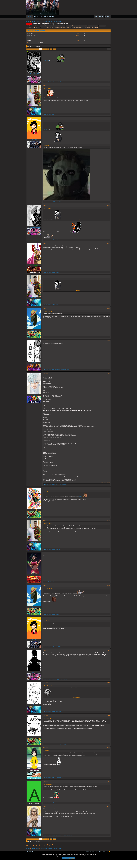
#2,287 (108, 308)
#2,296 (108, 682)
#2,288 (108, 340)
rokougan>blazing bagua (46, 27)
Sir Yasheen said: (47, 784)
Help (107, 851)
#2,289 (108, 373)
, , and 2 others (57, 369)
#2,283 (108, 118)
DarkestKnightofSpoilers (34, 227)
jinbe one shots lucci (75, 25)
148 (51, 49)
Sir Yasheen (34, 737)
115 (41, 49)
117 (46, 49)
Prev (28, 49)
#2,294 (108, 618)
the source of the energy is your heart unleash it (81, 27)
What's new (43, 16)
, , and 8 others (56, 484)
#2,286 (108, 276)
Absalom (29, 25)
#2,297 (108, 715)
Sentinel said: (47, 718)
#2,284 (108, 205)
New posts (28, 18)
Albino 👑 (34, 510)
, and (57, 201)
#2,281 (108, 51)
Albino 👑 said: (47, 685)
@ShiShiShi (46, 61)
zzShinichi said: (47, 311)
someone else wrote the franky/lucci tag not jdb (61, 27)
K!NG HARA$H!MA (34, 73)
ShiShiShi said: (47, 88)
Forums (29, 16)
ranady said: (46, 620)
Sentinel (34, 672)
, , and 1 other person (58, 835)
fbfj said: (46, 145)
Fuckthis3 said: (47, 588)
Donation (36, 16)
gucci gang (68, 25)
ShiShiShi (34, 139)
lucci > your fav (102, 25)
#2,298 (108, 747)
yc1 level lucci (95, 27)
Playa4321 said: (47, 523)
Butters (34, 575)
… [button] (48, 49)
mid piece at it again (31, 27)
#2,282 (108, 85)
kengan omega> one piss (93, 25)
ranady (34, 362)
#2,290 (108, 488)
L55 (34, 704)
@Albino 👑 (81, 496)
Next (54, 49)
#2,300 (108, 806)
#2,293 (108, 585)
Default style (30, 851)
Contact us (88, 851)
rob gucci (38, 27)
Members (51, 16)
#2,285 (108, 243)
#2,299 (108, 781)
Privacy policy (102, 851)
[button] (39, 16)
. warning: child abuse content (46, 25)
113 (35, 49)
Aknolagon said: (47, 491)
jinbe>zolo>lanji (84, 25)
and (55, 81)
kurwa (34, 828)
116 (43, 49)
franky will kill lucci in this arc (59, 25)
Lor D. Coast (34, 330)
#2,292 (108, 553)
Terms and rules (95, 851)
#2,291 (108, 520)
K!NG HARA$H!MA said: (49, 120)
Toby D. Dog (34, 107)
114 (38, 49)
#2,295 (108, 650)
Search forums (35, 18)
